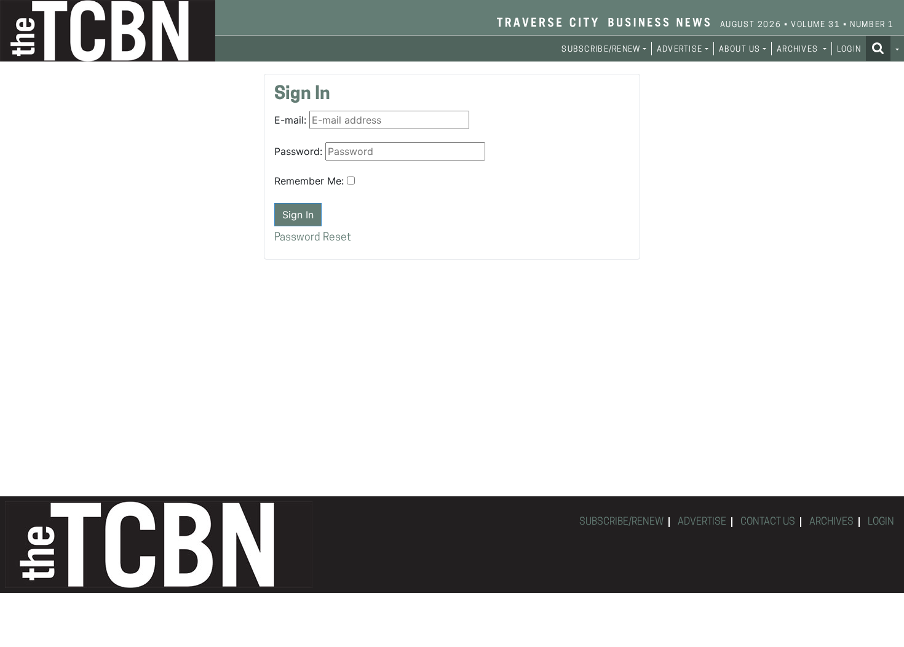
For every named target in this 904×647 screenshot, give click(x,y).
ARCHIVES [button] (799, 50)
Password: (298, 151)
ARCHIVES (831, 522)
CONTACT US (767, 522)
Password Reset (312, 237)
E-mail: (290, 120)
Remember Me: (309, 181)
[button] (882, 48)
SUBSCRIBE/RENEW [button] (600, 50)
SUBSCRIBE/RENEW (621, 522)
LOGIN (849, 50)
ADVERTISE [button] (680, 50)
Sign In (298, 214)
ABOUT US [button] (740, 50)
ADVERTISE (702, 522)
